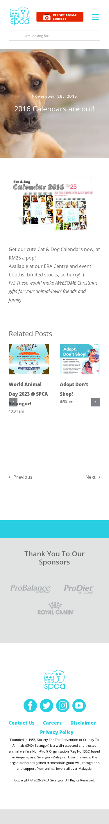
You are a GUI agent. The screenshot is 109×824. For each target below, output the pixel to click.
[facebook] (30, 705)
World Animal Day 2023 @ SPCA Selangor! (28, 394)
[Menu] (95, 17)
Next (90, 477)
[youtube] (79, 705)
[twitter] (46, 705)
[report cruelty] (60, 14)
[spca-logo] (20, 8)
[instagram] (62, 705)
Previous (23, 477)
